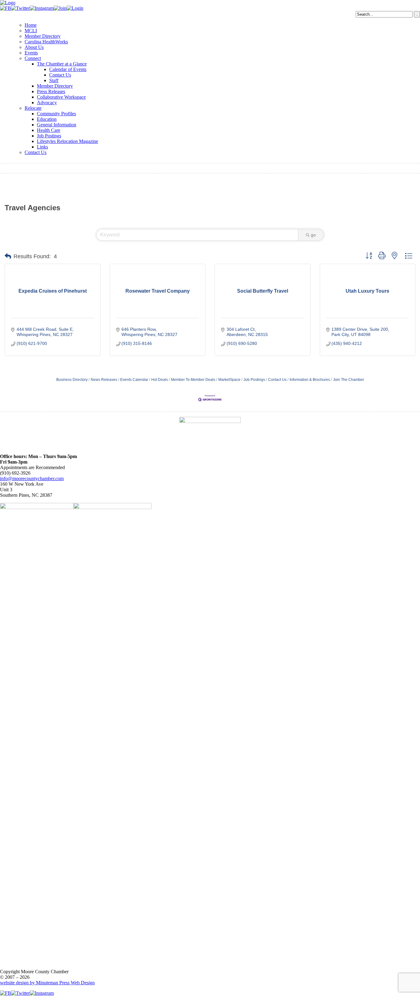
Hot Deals (159, 379)
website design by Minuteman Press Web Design (47, 982)
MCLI (31, 30)
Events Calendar (134, 379)
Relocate (33, 108)
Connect (33, 58)
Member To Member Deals (193, 379)
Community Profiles (56, 113)
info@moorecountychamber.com (32, 478)
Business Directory (72, 379)
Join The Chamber (348, 379)
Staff (53, 80)
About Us (34, 47)
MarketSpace (229, 379)
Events (31, 52)
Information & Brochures (310, 379)
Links (42, 146)
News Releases (104, 379)
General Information (56, 124)
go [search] (313, 234)
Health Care (48, 130)
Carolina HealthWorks (46, 41)
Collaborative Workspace (61, 97)
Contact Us (60, 74)
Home (31, 25)
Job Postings (49, 135)
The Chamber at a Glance (62, 63)
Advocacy (47, 102)
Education (47, 119)
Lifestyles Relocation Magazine (67, 141)
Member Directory (43, 36)
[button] (8, 256)
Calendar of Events (67, 69)
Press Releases (51, 91)
